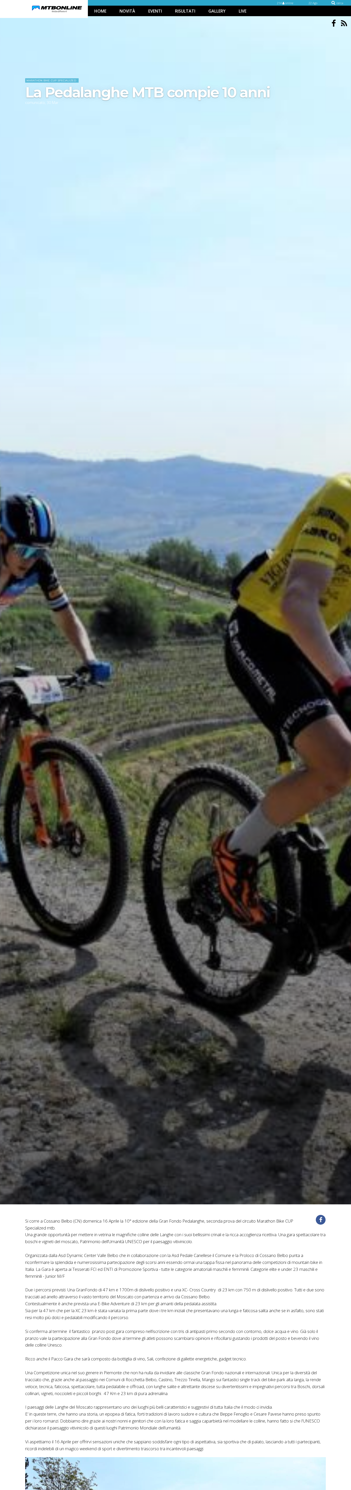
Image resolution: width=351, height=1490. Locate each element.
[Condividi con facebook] (321, 1220)
